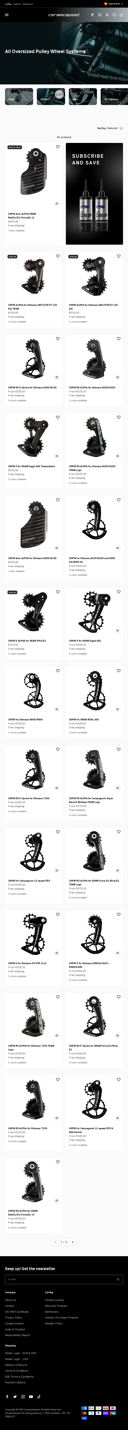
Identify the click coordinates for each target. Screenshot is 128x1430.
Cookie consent (14, 1323)
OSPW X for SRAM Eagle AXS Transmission (31, 466)
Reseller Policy (53, 1323)
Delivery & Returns (16, 1364)
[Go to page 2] (72, 1242)
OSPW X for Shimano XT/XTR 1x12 (27, 963)
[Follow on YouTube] (31, 1397)
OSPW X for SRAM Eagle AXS (85, 640)
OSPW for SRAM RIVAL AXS (84, 719)
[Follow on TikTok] (39, 1397)
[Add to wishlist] (58, 146)
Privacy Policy (13, 1317)
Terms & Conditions (16, 1370)
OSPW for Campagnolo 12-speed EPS (29, 880)
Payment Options (15, 1382)
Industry (17, 4)
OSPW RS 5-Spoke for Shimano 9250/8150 (32, 387)
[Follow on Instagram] (23, 1397)
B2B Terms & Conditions (19, 1376)
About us (10, 1300)
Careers (9, 1305)
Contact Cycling (54, 1300)
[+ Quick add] (57, 203)
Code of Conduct (15, 1329)
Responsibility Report (17, 1335)
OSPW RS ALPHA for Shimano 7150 (27, 1128)
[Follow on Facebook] (7, 1397)
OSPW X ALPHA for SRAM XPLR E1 (27, 640)
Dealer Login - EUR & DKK (20, 1353)
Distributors (52, 1311)
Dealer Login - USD (16, 1359)
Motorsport (28, 4)
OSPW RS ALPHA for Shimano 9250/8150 (92, 387)
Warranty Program (56, 1305)
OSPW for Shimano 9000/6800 (25, 719)
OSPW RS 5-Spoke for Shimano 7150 (28, 798)
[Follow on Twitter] (15, 1397)
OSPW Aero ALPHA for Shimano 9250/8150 (32, 558)
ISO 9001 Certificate (17, 1311)
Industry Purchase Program (61, 1317)
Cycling (8, 4)
